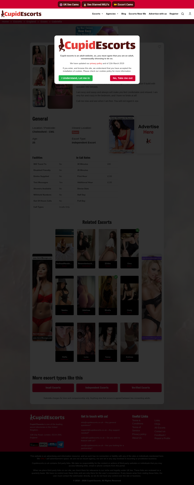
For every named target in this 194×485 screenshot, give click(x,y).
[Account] (190, 14)
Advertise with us (158, 13)
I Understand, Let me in (75, 78)
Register (174, 13)
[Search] (182, 14)
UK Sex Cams (71, 4)
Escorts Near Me (137, 13)
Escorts (96, 13)
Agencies (111, 13)
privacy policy (96, 63)
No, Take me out (123, 78)
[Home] (21, 14)
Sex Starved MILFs (98, 4)
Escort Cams (125, 4)
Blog (123, 13)
